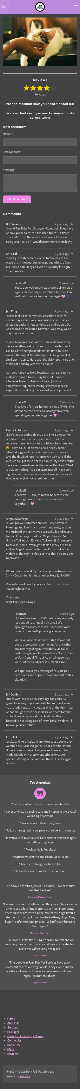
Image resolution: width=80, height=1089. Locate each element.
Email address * (13, 152)
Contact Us (14, 1040)
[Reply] (72, 224)
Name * (8, 134)
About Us (13, 1023)
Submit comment (17, 199)
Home (11, 1019)
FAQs (10, 1049)
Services (12, 1027)
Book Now (13, 1045)
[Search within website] (4, 7)
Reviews (12, 1054)
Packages (13, 1032)
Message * (10, 170)
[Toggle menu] (75, 7)
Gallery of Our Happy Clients (25, 1036)
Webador (25, 1076)
